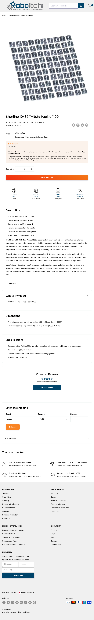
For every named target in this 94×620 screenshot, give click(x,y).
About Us (54, 493)
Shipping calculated (32, 137)
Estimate (12, 427)
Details (14, 199)
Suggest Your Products (11, 537)
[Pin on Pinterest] (78, 125)
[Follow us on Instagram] (12, 602)
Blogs (53, 534)
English (31, 592)
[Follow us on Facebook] (4, 602)
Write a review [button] (47, 388)
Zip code (73, 414)
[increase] (31, 169)
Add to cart (47, 178)
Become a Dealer (8, 534)
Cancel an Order (8, 508)
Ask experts (58, 199)
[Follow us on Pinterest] (17, 602)
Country (9, 414)
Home (4, 16)
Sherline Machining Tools (17, 122)
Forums (54, 530)
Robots (53, 537)
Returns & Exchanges (10, 504)
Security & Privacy (58, 504)
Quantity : (10, 169)
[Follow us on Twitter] (8, 602)
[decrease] (17, 169)
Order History (7, 497)
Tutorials (54, 541)
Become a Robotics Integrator (13, 530)
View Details (36, 199)
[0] (89, 6)
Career (53, 497)
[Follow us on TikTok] (25, 602)
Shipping (5, 500)
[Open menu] (3, 6)
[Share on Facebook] (73, 125)
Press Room (56, 511)
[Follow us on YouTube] (21, 602)
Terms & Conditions (58, 500)
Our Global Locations (9, 592)
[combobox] (63, 6)
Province (41, 414)
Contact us (6, 518)
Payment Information (10, 515)
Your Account (7, 493)
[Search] (81, 5)
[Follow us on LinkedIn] (30, 602)
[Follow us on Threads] (34, 602)
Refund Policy (10, 439)
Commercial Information (60, 508)
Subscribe (18, 575)
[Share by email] (86, 125)
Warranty (5, 511)
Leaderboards (56, 544)
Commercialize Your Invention (13, 544)
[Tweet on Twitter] (82, 125)
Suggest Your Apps (9, 541)
